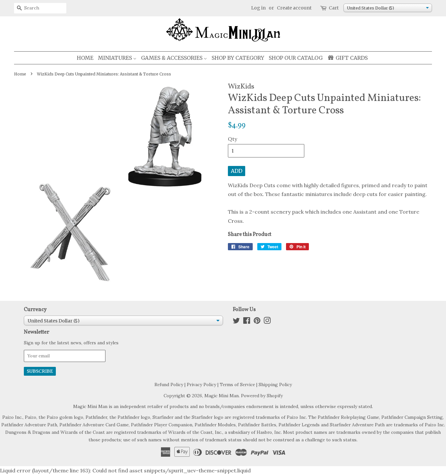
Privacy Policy (201, 384)
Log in (258, 8)
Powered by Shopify (262, 396)
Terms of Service (237, 384)
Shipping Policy (275, 384)
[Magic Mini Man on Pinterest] (257, 322)
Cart (334, 8)
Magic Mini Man (221, 396)
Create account (294, 8)
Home (20, 74)
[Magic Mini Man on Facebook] (246, 322)
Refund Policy (168, 384)
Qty (232, 139)
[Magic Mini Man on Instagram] (267, 322)
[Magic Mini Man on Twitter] (236, 322)
